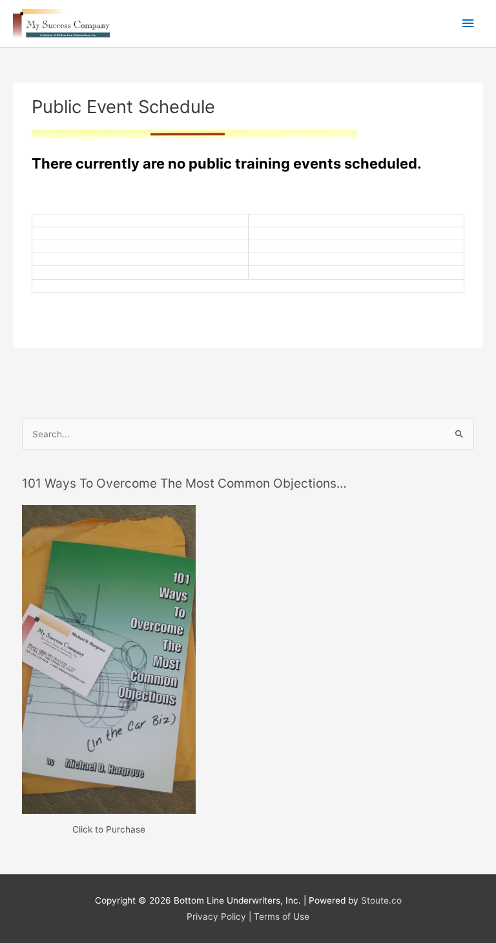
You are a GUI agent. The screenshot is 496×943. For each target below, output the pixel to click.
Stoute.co (381, 900)
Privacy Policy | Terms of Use (248, 916)
